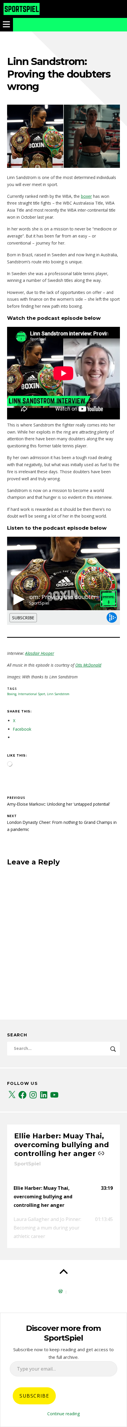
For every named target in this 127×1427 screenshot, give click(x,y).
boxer (86, 196)
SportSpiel (27, 1164)
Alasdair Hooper (39, 653)
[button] (63, 1196)
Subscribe (34, 1396)
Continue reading (63, 1413)
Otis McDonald (88, 665)
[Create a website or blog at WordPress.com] (60, 1292)
